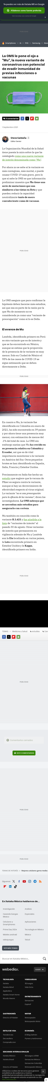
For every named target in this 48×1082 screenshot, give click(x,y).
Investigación (9, 908)
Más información (9, 1079)
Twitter (27, 118)
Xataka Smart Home (11, 994)
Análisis (28, 908)
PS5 (26, 43)
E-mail (37, 118)
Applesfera (7, 991)
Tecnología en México (34, 929)
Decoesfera (8, 1038)
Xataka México (9, 1055)
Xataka (6, 983)
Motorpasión (30, 1017)
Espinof (28, 1004)
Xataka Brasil (8, 1059)
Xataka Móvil (8, 987)
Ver (25, 753)
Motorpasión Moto (32, 1021)
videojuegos (8, 939)
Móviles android (10, 934)
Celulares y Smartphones (9, 923)
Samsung (36, 43)
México (28, 934)
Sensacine (29, 1000)
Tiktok (15, 886)
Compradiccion (9, 1042)
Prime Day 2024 (10, 929)
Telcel (27, 939)
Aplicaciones (30, 921)
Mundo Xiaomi (9, 998)
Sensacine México (32, 1059)
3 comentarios (12, 118)
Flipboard (32, 118)
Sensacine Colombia (33, 1063)
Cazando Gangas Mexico (10, 915)
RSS (40, 881)
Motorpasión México (33, 1067)
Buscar (44, 958)
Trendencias (8, 1034)
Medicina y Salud (19, 631)
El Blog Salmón (31, 1034)
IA (20, 43)
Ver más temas (10, 948)
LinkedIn (10, 886)
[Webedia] (10, 971)
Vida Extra (29, 987)
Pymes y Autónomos (33, 1038)
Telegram (35, 881)
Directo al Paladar (10, 1017)
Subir (38, 969)
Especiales (29, 914)
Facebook (22, 118)
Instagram (29, 881)
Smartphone (10, 43)
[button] (20, 137)
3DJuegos (29, 983)
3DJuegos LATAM (32, 1055)
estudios (36, 631)
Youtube (24, 881)
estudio (6, 478)
